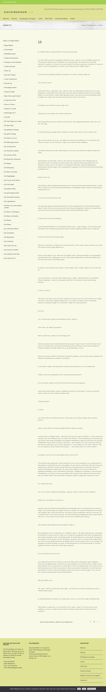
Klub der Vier (8, 83)
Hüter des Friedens (10, 75)
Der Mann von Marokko (11, 216)
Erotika (72, 18)
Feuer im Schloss (9, 104)
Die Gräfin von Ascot (10, 138)
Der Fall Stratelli (9, 184)
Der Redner (7, 224)
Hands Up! (7, 70)
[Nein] (103, 689)
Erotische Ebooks (85, 671)
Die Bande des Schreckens (12, 159)
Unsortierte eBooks (61, 18)
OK (79, 689)
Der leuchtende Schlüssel (12, 197)
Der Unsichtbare (9, 233)
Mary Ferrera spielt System (12, 96)
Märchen (6, 18)
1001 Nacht (48, 18)
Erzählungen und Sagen (28, 18)
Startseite (83, 25)
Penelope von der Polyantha (12, 62)
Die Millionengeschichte (11, 142)
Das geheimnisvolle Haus (12, 254)
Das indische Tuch (10, 258)
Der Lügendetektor (9, 201)
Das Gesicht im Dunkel (11, 250)
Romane (14, 18)
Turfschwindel (8, 49)
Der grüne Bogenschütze (11, 193)
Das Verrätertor (8, 241)
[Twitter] (94, 622)
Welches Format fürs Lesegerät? (90, 675)
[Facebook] (90, 622)
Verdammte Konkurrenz (11, 58)
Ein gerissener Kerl (10, 100)
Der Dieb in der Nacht (10, 172)
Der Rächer (7, 220)
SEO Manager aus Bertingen (41, 650)
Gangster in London (10, 108)
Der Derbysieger (9, 167)
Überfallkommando (10, 54)
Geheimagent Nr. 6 (10, 113)
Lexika (40, 18)
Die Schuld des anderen (11, 151)
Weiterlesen (91, 689)
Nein (84, 689)
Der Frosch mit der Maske (12, 180)
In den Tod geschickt (10, 79)
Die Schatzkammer (10, 146)
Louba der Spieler (9, 92)
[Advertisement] (13, 269)
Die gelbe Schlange (92, 25)
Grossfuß (7, 117)
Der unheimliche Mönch (11, 229)
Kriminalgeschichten (10, 87)
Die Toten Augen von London (13, 121)
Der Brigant (7, 163)
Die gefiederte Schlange (11, 129)
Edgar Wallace (8, 45)
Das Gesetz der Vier (10, 245)
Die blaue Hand (8, 125)
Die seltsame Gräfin (10, 155)
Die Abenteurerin (9, 237)
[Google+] (98, 622)
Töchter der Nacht (9, 66)
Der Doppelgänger (9, 176)
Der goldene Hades (10, 189)
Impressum (83, 680)
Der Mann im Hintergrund (11, 212)
